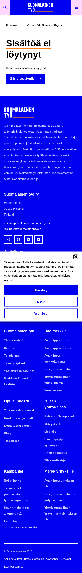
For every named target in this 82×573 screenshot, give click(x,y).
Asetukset (41, 313)
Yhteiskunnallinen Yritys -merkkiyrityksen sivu (60, 513)
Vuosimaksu (53, 390)
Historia (9, 348)
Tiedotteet (11, 441)
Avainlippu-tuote (56, 340)
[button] (76, 257)
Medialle (50, 431)
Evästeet (66, 559)
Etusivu (11, 25)
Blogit (8, 433)
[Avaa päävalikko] (76, 7)
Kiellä (41, 301)
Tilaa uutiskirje (55, 460)
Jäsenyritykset (14, 363)
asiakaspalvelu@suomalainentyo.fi (27, 223)
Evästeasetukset (13, 566)
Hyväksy (41, 290)
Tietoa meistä (13, 340)
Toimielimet (12, 355)
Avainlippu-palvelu (57, 348)
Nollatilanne (12, 480)
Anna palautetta (55, 452)
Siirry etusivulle (22, 78)
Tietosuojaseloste (34, 559)
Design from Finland (59, 369)
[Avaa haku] (5, 7)
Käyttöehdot (52, 559)
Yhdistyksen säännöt (19, 370)
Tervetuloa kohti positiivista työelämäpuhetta (16, 494)
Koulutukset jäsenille (19, 418)
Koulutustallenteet (17, 425)
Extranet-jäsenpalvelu (60, 416)
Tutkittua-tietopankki (19, 410)
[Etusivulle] (40, 7)
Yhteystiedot (53, 424)
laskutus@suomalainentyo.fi (22, 229)
